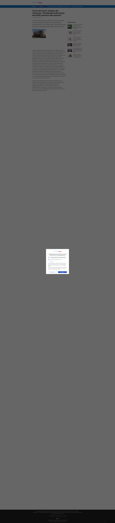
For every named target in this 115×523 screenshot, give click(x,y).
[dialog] (57, 261)
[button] (57, 261)
